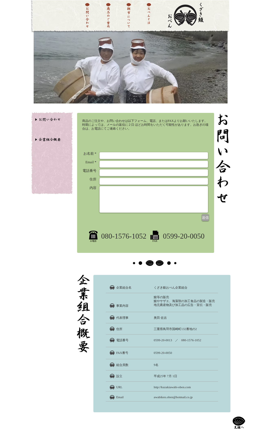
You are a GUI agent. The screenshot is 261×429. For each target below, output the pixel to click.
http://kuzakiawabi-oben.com (172, 387)
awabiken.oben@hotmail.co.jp (173, 397)
